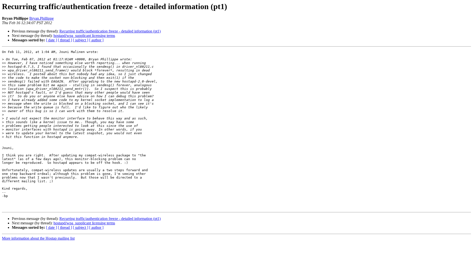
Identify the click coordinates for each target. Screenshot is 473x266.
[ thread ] (65, 40)
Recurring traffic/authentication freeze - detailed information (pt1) (110, 31)
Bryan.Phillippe (41, 18)
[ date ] (51, 40)
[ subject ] (80, 40)
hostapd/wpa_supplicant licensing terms (84, 35)
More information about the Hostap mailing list (38, 238)
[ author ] (96, 40)
